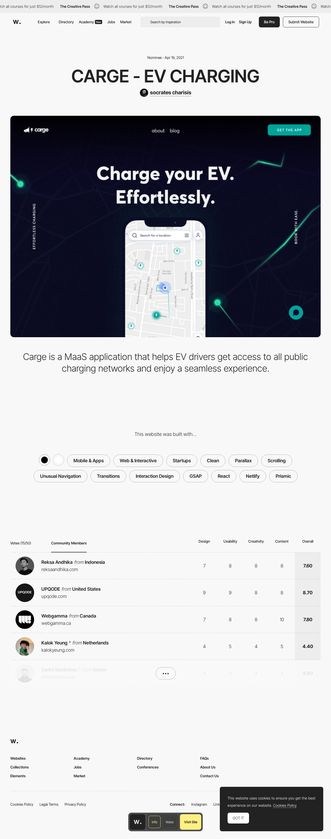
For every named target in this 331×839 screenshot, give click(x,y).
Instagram (199, 804)
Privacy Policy (75, 804)
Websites (18, 758)
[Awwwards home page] (137, 822)
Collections (19, 767)
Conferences (148, 767)
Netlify (253, 476)
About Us (207, 767)
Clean (213, 460)
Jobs (111, 22)
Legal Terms (49, 804)
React (224, 476)
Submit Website (301, 22)
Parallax (243, 460)
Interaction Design (155, 476)
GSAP (196, 476)
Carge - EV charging (165, 76)
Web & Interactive (138, 460)
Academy (90, 22)
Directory (66, 22)
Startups (182, 460)
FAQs (204, 758)
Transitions (108, 476)
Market (126, 22)
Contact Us (209, 776)
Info (154, 822)
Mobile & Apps (88, 460)
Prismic (283, 476)
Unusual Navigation (60, 476)
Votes (170, 822)
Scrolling (277, 460)
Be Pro (269, 22)
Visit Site (190, 822)
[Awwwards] (17, 22)
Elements (18, 776)
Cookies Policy (21, 804)
